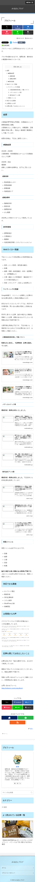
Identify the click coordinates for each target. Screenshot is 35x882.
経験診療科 (13, 78)
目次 (15, 67)
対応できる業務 (11, 100)
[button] (28, 32)
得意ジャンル (12, 98)
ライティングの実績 (14, 87)
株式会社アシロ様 (15, 95)
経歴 (8, 70)
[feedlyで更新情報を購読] (26, 718)
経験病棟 (12, 76)
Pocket (15, 42)
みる (17, 766)
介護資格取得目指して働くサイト (19, 89)
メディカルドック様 (15, 92)
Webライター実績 (12, 84)
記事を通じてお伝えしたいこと (16, 106)
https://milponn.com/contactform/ (12, 688)
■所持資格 (11, 81)
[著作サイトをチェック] (9, 718)
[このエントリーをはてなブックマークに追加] (11, 42)
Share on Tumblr (21, 42)
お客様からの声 (11, 103)
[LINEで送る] (5, 45)
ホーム (4, 868)
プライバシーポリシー (8, 873)
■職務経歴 (11, 73)
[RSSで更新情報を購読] (17, 722)
